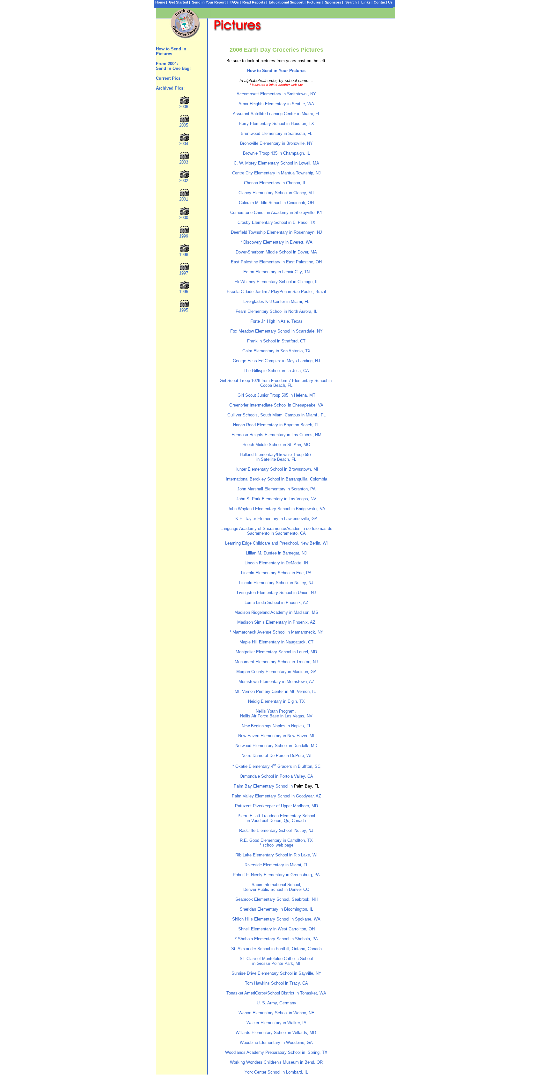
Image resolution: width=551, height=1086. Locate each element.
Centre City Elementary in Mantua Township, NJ (276, 173)
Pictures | (315, 2)
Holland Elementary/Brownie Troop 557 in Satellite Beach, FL (276, 457)
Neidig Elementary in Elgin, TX (276, 701)
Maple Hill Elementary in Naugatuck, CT (276, 642)
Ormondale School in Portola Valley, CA (276, 776)
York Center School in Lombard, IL (276, 1072)
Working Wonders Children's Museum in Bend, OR (276, 1062)
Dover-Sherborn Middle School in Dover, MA (276, 252)
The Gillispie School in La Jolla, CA (276, 370)
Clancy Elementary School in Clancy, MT (276, 192)
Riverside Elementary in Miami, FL (276, 864)
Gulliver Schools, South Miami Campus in (276, 415)
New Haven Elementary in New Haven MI (276, 735)
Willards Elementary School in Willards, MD (276, 1032)
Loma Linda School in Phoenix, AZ (276, 602)
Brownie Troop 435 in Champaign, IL (276, 153)
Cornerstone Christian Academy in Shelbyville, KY (276, 212)
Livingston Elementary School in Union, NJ (276, 592)
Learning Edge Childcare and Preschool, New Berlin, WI (276, 543)
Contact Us (383, 2)
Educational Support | (287, 2)
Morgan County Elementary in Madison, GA (276, 671)
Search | (352, 2)
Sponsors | (334, 2)
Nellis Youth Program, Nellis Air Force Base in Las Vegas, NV (276, 713)
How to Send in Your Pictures (276, 70)
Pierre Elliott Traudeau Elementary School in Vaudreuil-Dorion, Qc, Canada (276, 818)
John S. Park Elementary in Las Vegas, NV (276, 498)
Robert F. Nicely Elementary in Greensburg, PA (276, 874)
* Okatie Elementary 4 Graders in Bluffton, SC (276, 766)
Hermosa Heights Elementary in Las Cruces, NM (276, 434)
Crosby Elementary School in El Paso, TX (276, 222)
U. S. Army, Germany (276, 1003)
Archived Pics (169, 88)
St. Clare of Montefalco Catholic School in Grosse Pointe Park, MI (276, 961)
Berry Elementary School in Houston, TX (276, 123)
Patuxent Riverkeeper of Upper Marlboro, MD (276, 805)
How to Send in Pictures (171, 51)
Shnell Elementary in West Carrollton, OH (276, 929)
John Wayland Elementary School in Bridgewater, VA (276, 508)
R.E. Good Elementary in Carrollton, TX (276, 840)
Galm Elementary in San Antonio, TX (276, 351)
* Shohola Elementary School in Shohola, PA (276, 938)
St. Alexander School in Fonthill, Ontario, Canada (276, 948)
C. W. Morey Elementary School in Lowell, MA (276, 163)
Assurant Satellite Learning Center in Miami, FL (276, 113)
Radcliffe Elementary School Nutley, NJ (276, 830)
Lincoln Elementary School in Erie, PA (276, 572)
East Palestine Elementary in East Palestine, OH (276, 262)
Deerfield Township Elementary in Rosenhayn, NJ (276, 232)
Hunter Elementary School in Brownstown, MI (276, 469)
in (276, 681)
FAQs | (235, 2)
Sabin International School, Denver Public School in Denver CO (276, 887)
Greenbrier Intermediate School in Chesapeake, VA (276, 405)
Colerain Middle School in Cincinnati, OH (276, 202)
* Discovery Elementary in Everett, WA (276, 242)
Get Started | (179, 2)
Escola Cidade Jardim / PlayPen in (276, 291)
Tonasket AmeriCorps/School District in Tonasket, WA (276, 993)
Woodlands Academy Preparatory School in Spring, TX (276, 1052)
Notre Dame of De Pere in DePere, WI (276, 755)
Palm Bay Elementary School (261, 786)
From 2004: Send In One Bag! (173, 66)
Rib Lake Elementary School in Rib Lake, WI (276, 855)
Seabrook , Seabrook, (276, 899)
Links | (366, 2)
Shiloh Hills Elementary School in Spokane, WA (276, 919)
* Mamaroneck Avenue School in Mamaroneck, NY (276, 632)
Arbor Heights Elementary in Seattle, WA (276, 103)
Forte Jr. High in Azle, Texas (276, 321)
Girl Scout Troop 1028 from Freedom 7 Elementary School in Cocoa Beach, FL (276, 383)
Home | (161, 2)
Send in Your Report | (210, 2)
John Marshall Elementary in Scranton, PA (276, 489)
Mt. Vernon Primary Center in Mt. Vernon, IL (276, 691)
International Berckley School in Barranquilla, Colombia (276, 479)
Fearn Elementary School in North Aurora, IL (276, 311)
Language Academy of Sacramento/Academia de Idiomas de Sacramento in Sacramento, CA (276, 531)
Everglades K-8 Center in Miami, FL (276, 301)
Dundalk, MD (305, 745)
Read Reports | (254, 2)
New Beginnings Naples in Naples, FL (276, 725)
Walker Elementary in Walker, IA (276, 1022)
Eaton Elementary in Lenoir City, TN (276, 271)
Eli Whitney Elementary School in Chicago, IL (276, 281)
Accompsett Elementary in (276, 94)
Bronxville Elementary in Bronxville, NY (276, 143)
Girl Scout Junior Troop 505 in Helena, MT (276, 395)
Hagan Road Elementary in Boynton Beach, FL (276, 424)
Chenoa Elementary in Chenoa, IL (276, 182)
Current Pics (168, 78)
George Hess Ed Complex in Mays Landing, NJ (276, 360)
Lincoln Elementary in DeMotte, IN (276, 563)
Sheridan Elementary (276, 909)
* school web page (276, 845)
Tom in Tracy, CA (276, 983)
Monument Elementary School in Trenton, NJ (276, 661)
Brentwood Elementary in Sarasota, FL (276, 133)
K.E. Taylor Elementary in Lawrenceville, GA (276, 518)
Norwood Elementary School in (264, 745)
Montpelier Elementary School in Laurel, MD (276, 651)
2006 (183, 106)
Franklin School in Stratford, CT (276, 341)
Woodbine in (276, 1042)
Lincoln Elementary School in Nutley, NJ (276, 582)
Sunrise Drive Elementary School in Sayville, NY (276, 973)
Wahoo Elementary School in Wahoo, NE (276, 1012)
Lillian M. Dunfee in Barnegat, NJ (276, 553)
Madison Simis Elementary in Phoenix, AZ (276, 622)
